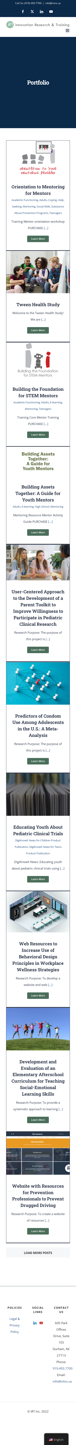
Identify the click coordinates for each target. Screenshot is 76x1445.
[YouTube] (41, 1323)
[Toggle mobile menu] (68, 30)
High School (42, 506)
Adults (43, 200)
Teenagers (55, 213)
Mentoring (29, 206)
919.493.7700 (63, 1368)
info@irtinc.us (53, 3)
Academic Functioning (25, 200)
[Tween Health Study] (38, 254)
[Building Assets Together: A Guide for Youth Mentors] (38, 450)
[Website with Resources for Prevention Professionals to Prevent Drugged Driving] (38, 1135)
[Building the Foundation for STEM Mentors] (38, 346)
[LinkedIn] (34, 1323)
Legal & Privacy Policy (15, 1325)
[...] (46, 228)
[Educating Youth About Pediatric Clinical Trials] (38, 777)
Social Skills (43, 206)
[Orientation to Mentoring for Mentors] (38, 144)
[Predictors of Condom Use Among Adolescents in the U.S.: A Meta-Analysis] (38, 665)
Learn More (38, 238)
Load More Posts (38, 1253)
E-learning (56, 402)
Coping (52, 200)
